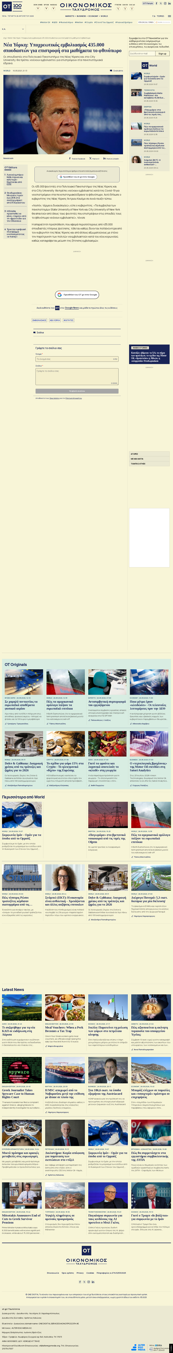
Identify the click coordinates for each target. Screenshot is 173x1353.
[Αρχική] (12, 6)
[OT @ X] (160, 3)
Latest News (13, 989)
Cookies (90, 1273)
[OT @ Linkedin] (169, 3)
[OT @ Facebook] (156, 3)
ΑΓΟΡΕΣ (134, 454)
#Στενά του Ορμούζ (104, 22)
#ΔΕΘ (54, 22)
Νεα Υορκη (55, 320)
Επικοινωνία (53, 1273)
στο (69, 307)
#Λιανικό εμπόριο (123, 22)
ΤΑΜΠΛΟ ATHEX (138, 463)
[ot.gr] (86, 10)
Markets (69, 16)
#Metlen (79, 22)
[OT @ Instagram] (165, 3)
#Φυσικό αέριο (66, 22)
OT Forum (148, 3)
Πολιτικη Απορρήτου (74, 398)
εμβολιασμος (39, 320)
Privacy (80, 1273)
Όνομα (38, 354)
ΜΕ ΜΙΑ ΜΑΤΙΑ (137, 459)
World (104, 16)
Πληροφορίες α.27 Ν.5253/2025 (111, 1273)
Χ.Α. (4, 29)
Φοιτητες (68, 320)
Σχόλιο (39, 365)
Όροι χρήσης (68, 1273)
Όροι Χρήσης (55, 398)
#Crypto (88, 22)
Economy (93, 16)
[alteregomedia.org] (138, 1350)
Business (81, 16)
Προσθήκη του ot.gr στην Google (78, 177)
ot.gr (5, 38)
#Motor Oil (45, 22)
